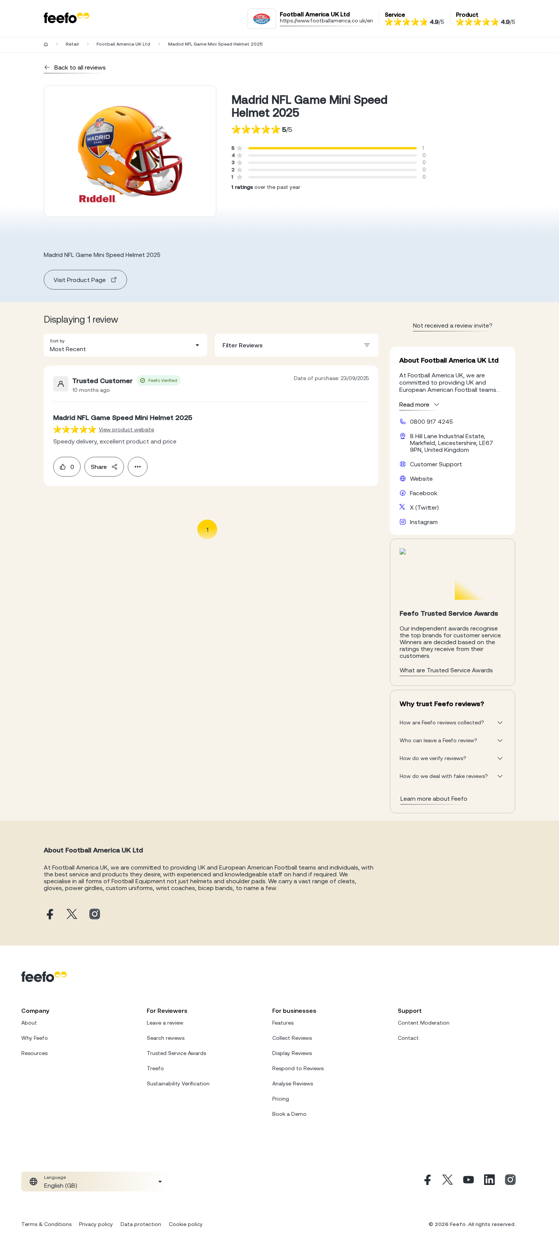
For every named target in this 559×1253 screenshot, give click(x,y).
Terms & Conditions (46, 1224)
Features (283, 1023)
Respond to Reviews (298, 1068)
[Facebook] (426, 1181)
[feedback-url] (74, 429)
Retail (72, 44)
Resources (34, 1053)
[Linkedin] (489, 1181)
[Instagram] (510, 1181)
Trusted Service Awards (176, 1053)
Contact (408, 1038)
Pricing (280, 1099)
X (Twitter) (424, 507)
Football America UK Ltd (123, 44)
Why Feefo (34, 1038)
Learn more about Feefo (433, 798)
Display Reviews (292, 1053)
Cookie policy (186, 1224)
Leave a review (165, 1023)
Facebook (423, 492)
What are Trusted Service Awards (446, 670)
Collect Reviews (292, 1038)
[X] (447, 1181)
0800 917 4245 (431, 421)
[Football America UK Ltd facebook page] (49, 914)
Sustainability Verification (178, 1083)
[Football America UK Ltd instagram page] (94, 914)
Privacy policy (96, 1224)
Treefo (155, 1068)
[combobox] (125, 345)
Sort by (57, 341)
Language (55, 1177)
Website (421, 478)
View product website (126, 429)
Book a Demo (289, 1114)
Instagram (424, 521)
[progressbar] (332, 148)
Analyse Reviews (292, 1083)
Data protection (141, 1224)
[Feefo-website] (66, 18)
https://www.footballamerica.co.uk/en (326, 20)
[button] (125, 345)
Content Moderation (423, 1023)
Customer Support (436, 464)
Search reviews (165, 1038)
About (29, 1023)
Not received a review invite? (452, 325)
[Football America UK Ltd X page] (72, 914)
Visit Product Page (80, 279)
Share (99, 466)
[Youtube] (468, 1181)
